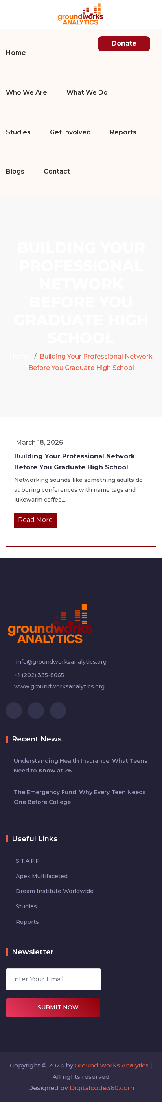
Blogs (15, 171)
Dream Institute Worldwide (55, 891)
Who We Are (26, 92)
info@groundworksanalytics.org (60, 661)
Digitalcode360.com (102, 1088)
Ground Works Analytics (112, 1065)
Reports (123, 132)
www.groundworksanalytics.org (59, 686)
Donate (124, 43)
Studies (18, 132)
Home (16, 53)
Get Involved (70, 132)
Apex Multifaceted (42, 876)
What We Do (87, 92)
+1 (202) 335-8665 (39, 675)
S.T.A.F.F (27, 860)
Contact (57, 171)
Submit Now (58, 1007)
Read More (35, 520)
